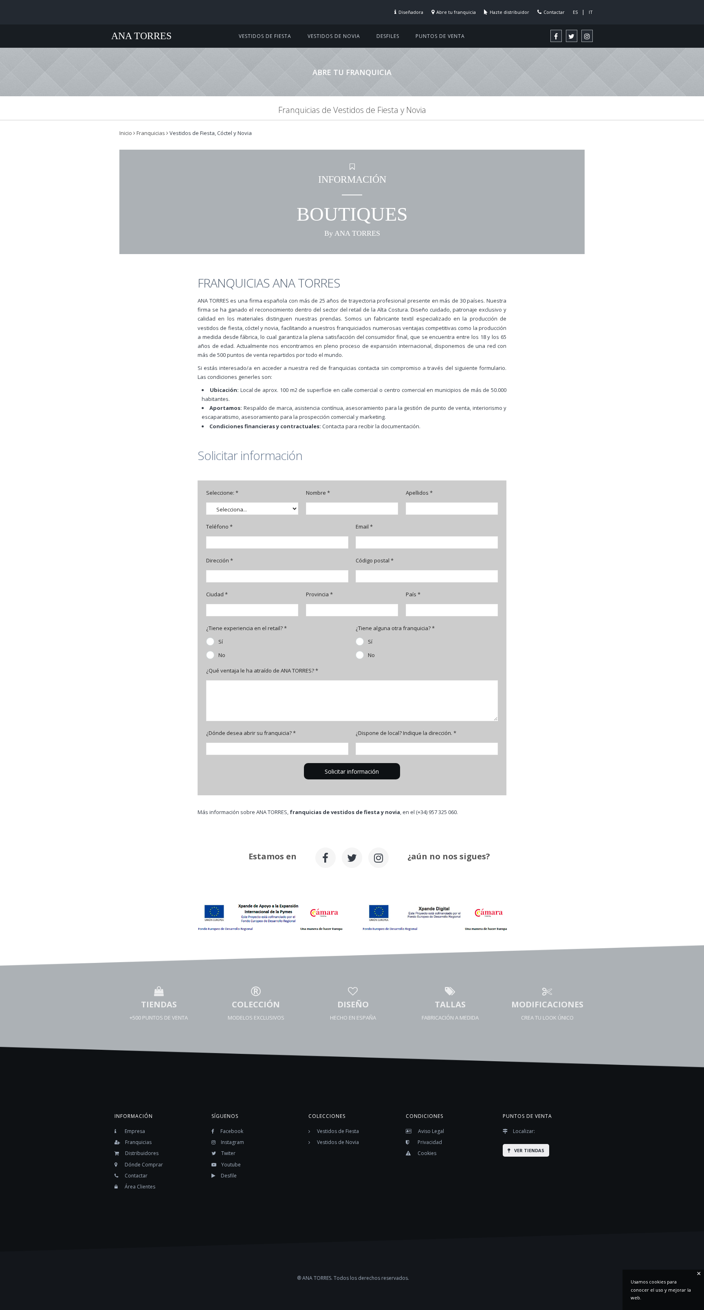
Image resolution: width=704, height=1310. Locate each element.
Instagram (232, 1142)
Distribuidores (141, 1153)
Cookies (427, 1153)
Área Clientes (140, 1186)
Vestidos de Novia (338, 1142)
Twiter (228, 1153)
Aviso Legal (431, 1131)
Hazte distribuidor (509, 12)
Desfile (229, 1175)
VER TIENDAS (529, 1150)
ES (575, 12)
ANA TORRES (141, 36)
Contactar (554, 12)
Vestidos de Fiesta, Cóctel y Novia (210, 133)
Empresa (135, 1131)
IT (591, 12)
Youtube (231, 1164)
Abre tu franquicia (456, 12)
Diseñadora (410, 12)
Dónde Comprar (144, 1164)
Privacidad (430, 1142)
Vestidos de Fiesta (338, 1131)
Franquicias (138, 1142)
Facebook (231, 1131)
